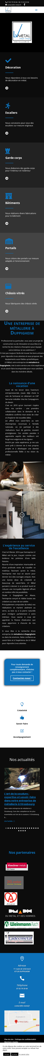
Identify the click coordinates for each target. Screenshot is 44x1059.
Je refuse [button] (14, 1054)
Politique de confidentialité (25, 1039)
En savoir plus (24, 1054)
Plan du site (8, 1039)
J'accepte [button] (6, 1054)
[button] (6, 828)
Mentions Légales (11, 1042)
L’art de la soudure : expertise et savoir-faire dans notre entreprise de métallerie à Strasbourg (20, 799)
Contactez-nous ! (22, 678)
